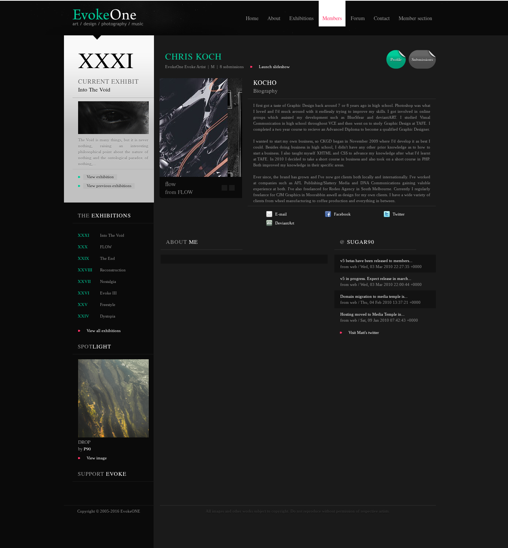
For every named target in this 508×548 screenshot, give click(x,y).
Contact (382, 18)
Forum (358, 18)
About (273, 18)
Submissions (422, 59)
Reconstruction (113, 270)
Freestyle (107, 304)
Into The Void (112, 235)
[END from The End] (239, 175)
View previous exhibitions (109, 186)
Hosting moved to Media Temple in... (372, 314)
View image (97, 458)
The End (107, 258)
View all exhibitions (103, 330)
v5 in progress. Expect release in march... (375, 278)
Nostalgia (108, 281)
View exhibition (100, 177)
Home (252, 18)
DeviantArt (284, 223)
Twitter (399, 214)
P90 (87, 449)
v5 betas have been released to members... (376, 260)
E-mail (281, 214)
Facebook (342, 214)
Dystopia (107, 316)
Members (332, 18)
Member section (415, 18)
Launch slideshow (274, 66)
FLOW (106, 247)
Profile (396, 59)
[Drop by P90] (111, 436)
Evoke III (108, 293)
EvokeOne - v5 (109, 15)
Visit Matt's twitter (363, 332)
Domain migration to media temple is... (374, 296)
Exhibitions (301, 18)
